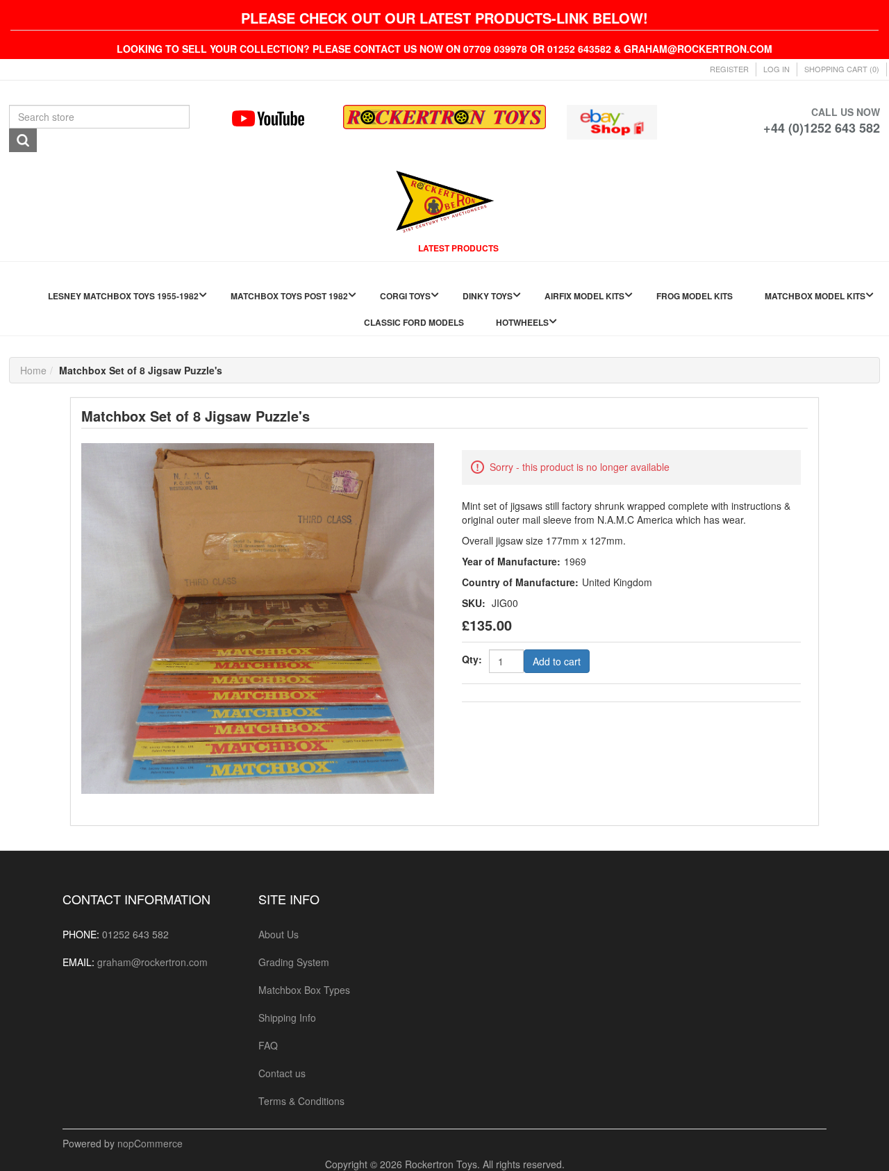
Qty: (472, 659)
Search (23, 140)
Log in (776, 68)
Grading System (293, 962)
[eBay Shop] (612, 121)
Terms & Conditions (301, 1101)
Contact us (282, 1073)
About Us (278, 934)
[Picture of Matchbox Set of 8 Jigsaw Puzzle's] (257, 617)
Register (729, 68)
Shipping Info (287, 1017)
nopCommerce (150, 1143)
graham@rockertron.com (152, 962)
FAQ (268, 1045)
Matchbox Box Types (304, 990)
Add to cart (557, 661)
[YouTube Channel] (277, 118)
